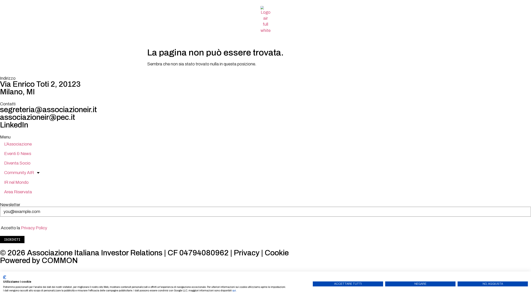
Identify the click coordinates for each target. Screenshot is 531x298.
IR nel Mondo (16, 182)
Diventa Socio (17, 163)
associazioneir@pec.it (37, 117)
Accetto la (24, 228)
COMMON (60, 260)
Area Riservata (18, 192)
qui (234, 290)
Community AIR (19, 172)
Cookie (277, 253)
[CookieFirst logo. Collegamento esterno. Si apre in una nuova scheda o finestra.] (4, 277)
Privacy (246, 253)
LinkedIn (14, 125)
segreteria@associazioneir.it (48, 110)
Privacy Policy (34, 228)
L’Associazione (18, 144)
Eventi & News (17, 153)
